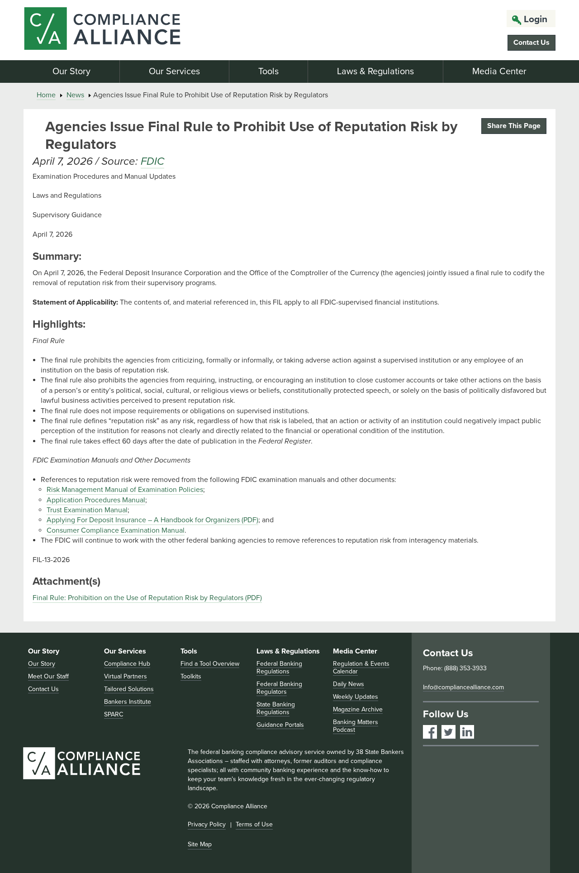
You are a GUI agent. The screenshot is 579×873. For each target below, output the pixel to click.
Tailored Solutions (129, 689)
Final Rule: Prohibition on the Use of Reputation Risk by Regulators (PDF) (147, 597)
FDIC (152, 161)
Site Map (200, 844)
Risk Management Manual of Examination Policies (125, 489)
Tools (268, 71)
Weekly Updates (355, 697)
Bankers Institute (127, 702)
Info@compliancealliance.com (463, 687)
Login (535, 19)
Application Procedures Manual (96, 500)
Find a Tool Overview (209, 664)
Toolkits (190, 676)
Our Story (71, 71)
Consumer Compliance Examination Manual (116, 530)
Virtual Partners (125, 676)
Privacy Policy (207, 824)
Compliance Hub (127, 664)
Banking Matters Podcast (355, 726)
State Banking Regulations (275, 708)
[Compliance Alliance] (108, 30)
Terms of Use (254, 824)
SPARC (113, 714)
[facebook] (430, 732)
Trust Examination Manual (87, 510)
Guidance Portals (280, 725)
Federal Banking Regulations (279, 667)
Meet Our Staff (48, 676)
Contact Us (531, 42)
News (75, 95)
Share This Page (514, 125)
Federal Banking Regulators (279, 688)
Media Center (499, 71)
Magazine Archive (358, 709)
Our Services (174, 71)
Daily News (348, 684)
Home (46, 95)
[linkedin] (467, 732)
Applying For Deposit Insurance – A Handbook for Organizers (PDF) (152, 520)
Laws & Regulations (375, 71)
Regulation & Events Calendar (361, 667)
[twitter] (448, 732)
